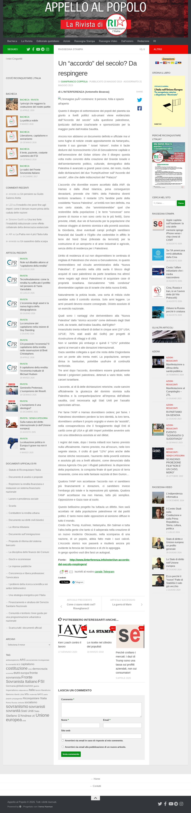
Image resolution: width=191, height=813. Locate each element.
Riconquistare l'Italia (35, 698)
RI (154, 41)
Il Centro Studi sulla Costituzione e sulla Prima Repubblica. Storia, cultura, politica (173, 518)
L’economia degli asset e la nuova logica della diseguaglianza (34, 306)
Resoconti (172, 361)
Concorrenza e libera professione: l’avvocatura (25, 575)
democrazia (39, 668)
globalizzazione (24, 685)
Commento (67, 699)
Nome (65, 720)
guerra (36, 686)
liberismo (10, 694)
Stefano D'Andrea (18, 715)
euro (17, 673)
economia (9, 673)
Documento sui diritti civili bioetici (26, 520)
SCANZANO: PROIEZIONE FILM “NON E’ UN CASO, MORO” (173, 466)
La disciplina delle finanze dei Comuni (29, 552)
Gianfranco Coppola (74, 81)
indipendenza (23, 690)
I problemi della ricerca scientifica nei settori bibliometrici (27, 586)
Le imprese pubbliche (20, 566)
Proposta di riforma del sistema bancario (23, 543)
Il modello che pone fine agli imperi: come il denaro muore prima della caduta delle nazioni (27, 209)
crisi (30, 669)
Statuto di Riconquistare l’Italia (25, 470)
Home (97, 779)
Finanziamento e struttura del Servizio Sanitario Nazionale (27, 604)
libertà (16, 694)
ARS (23, 659)
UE (33, 715)
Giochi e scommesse (20, 559)
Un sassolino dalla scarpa (34, 241)
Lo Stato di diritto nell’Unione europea (175, 562)
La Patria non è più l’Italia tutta (32, 234)
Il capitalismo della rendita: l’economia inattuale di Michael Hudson (34, 370)
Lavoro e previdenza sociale (23, 499)
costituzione (17, 668)
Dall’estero (127, 41)
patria (46, 694)
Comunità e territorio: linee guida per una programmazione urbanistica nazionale (26, 617)
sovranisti (37, 706)
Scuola (12, 506)
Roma (8, 703)
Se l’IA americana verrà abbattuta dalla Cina (175, 253)
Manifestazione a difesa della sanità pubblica (175, 367)
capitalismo (27, 664)
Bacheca (12, 41)
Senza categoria (38, 418)
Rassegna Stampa (84, 41)
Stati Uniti (27, 711)
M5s (27, 694)
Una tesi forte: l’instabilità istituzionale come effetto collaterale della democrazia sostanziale (27, 223)
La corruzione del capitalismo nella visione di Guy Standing (34, 326)
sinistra (21, 702)
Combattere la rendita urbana (24, 513)
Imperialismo (12, 690)
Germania (11, 686)
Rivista (35, 100)
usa (24, 720)
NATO (40, 694)
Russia (14, 703)
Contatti (97, 786)
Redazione (143, 41)
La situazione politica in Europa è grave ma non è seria (33, 445)
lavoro (38, 690)
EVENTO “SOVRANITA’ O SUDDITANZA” (175, 435)
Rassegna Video (108, 41)
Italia (32, 689)
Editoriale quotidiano (48, 41)
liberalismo (45, 690)
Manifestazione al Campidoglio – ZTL (175, 391)
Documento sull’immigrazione (24, 534)
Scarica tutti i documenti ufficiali (25, 628)
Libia (22, 694)
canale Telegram (104, 571)
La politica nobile (29, 120)
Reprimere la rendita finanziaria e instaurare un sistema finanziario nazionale (25, 488)
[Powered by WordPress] (20, 807)
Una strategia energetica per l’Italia (27, 595)
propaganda (17, 699)
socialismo (31, 702)
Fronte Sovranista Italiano (21, 679)
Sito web (65, 730)
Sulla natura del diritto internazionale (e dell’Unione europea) (35, 425)
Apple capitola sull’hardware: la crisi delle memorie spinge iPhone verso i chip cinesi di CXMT (175, 230)
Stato (36, 711)
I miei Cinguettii (14, 58)
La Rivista (26, 41)
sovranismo (17, 706)
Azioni (66, 41)
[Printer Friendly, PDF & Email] (66, 572)
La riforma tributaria (19, 527)
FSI (41, 681)
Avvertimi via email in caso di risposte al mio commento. (94, 740)
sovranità (13, 711)
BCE (18, 664)
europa (25, 672)
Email (106, 720)
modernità (33, 694)
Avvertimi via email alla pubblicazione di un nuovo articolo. (95, 747)
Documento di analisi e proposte (26, 477)
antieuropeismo (12, 660)
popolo (9, 699)
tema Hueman (46, 806)
